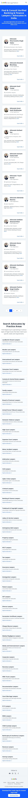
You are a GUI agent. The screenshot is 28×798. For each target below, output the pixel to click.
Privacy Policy (17, 784)
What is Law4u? (19, 782)
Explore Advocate (6, 343)
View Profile (20, 56)
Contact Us (10, 784)
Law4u (21, 786)
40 (17, 310)
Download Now (14, 795)
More (18, 51)
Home (4, 782)
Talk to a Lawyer (11, 782)
